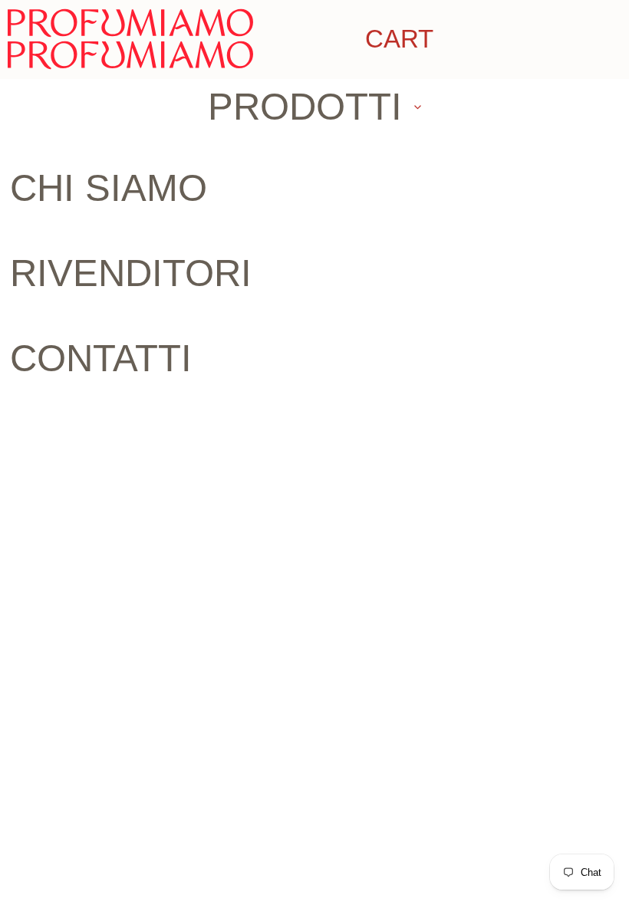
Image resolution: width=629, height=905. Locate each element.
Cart (399, 39)
